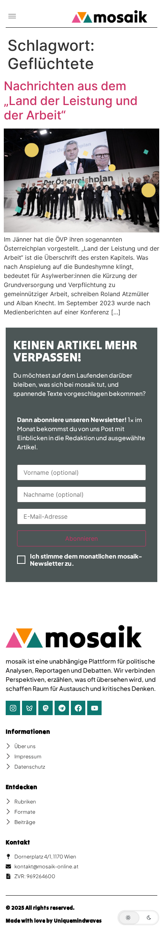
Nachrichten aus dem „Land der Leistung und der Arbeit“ (71, 100)
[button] (12, 16)
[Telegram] (62, 708)
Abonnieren (81, 538)
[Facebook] (78, 708)
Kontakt (18, 842)
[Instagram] (13, 708)
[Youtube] (94, 708)
